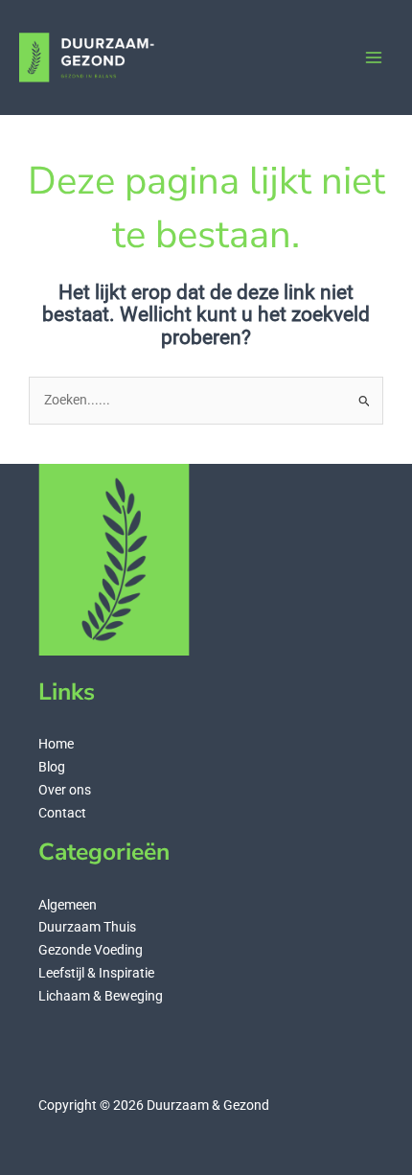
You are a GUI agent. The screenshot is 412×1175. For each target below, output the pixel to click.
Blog (51, 766)
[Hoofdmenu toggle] (374, 58)
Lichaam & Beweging (100, 995)
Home (56, 743)
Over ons (64, 789)
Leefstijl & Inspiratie (96, 972)
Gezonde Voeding (90, 949)
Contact (62, 812)
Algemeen (67, 904)
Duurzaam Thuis (87, 926)
